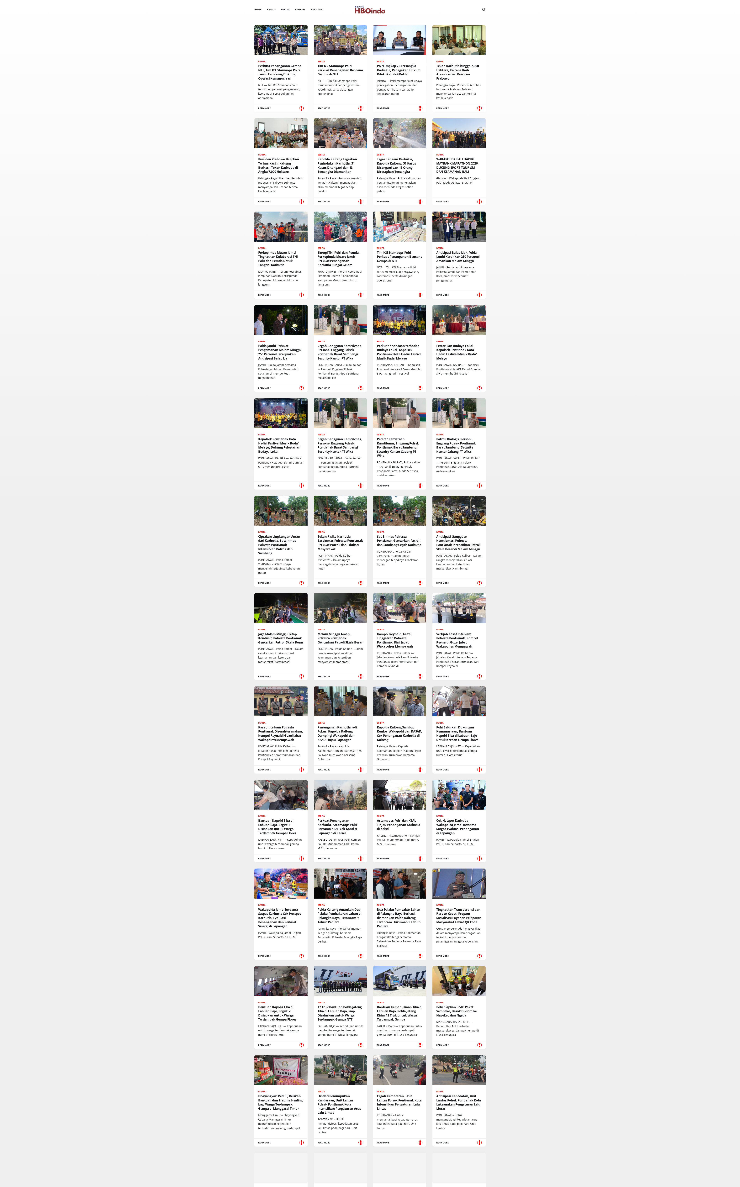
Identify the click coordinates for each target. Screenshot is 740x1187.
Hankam (300, 9)
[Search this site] (484, 10)
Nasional (317, 9)
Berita (271, 9)
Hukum (285, 9)
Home (258, 9)
